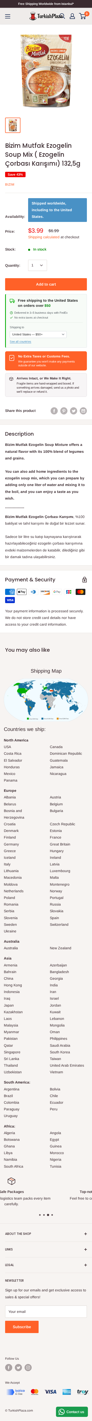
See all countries (20, 341)
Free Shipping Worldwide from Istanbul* (46, 4)
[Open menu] (7, 16)
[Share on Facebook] (54, 410)
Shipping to (17, 327)
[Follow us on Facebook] (8, 1367)
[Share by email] (83, 410)
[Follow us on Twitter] (18, 1367)
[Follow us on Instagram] (28, 1367)
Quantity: (12, 265)
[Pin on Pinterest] (63, 410)
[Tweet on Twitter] (73, 410)
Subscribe (22, 1327)
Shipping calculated (44, 237)
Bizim (9, 184)
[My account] (72, 16)
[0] (82, 16)
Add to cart (46, 284)
